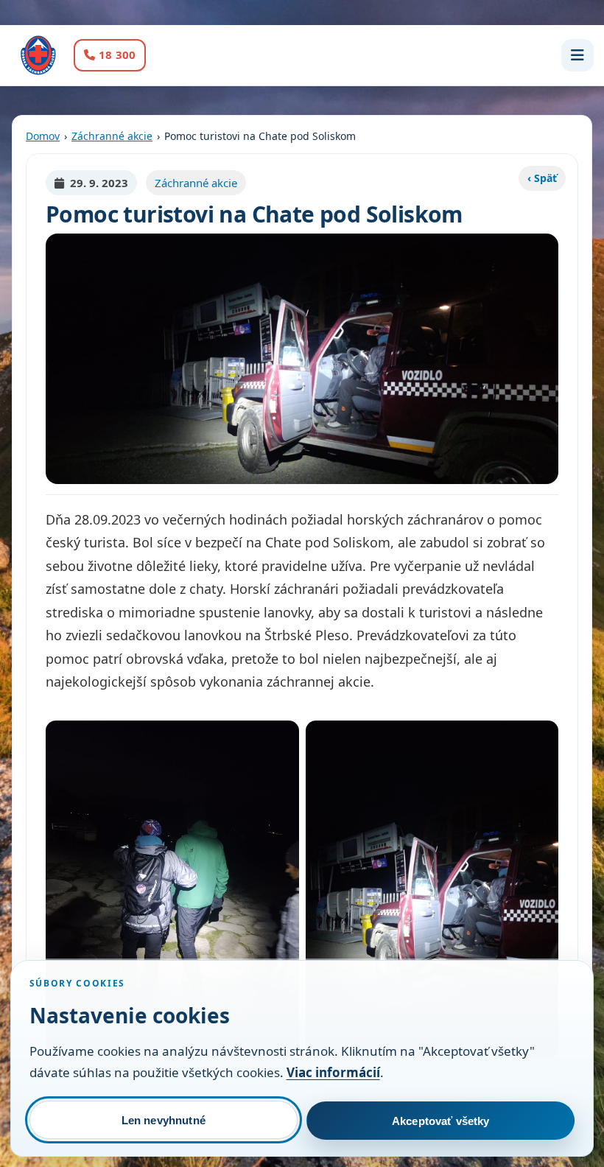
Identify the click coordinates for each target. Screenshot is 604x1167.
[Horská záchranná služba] (38, 55)
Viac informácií (333, 1072)
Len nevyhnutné (164, 1120)
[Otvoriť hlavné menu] (577, 55)
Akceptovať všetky (441, 1121)
